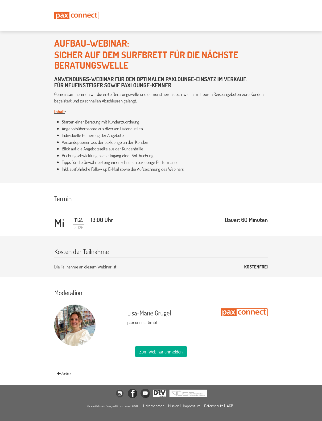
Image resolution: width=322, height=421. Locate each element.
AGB (230, 405)
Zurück (66, 373)
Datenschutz (213, 405)
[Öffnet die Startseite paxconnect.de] (76, 15)
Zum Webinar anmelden (161, 352)
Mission (173, 405)
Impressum (191, 405)
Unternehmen (153, 405)
